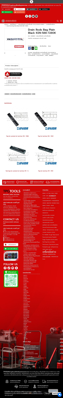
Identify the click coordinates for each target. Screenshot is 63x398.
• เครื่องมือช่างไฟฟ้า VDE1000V (30, 194)
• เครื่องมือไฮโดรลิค (27, 217)
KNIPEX (44, 198)
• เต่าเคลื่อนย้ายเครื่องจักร (29, 220)
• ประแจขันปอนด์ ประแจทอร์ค (29, 211)
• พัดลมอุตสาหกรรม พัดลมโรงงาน (31, 266)
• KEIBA (24, 289)
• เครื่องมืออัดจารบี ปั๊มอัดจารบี (30, 216)
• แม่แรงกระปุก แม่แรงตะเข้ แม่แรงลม (31, 222)
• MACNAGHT (26, 305)
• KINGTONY (26, 292)
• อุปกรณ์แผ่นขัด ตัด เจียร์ (29, 270)
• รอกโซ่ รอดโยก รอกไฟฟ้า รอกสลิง (31, 223)
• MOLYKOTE (26, 315)
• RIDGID (25, 323)
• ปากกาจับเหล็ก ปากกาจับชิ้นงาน (30, 210)
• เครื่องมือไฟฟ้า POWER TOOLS (30, 213)
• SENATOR (25, 326)
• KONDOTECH (26, 298)
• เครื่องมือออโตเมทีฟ (28, 230)
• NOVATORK (26, 317)
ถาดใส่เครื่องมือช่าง (36, 54)
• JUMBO (25, 286)
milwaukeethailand (47, 200)
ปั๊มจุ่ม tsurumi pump (47, 237)
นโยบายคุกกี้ (10, 395)
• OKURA (25, 318)
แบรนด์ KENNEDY (46, 54)
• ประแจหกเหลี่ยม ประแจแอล (29, 200)
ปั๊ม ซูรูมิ (50, 234)
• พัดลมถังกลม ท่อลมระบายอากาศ (30, 265)
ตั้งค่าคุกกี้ (48, 393)
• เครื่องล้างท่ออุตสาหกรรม (29, 239)
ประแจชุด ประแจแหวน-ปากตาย (49, 232)
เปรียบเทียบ (43, 46)
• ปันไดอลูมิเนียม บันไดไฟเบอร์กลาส (31, 245)
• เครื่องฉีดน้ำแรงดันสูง (28, 236)
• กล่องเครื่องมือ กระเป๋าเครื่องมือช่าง (31, 206)
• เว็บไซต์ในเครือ (26, 363)
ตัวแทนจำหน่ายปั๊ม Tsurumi (48, 222)
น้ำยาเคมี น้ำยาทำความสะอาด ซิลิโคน (50, 227)
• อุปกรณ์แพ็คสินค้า (27, 268)
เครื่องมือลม (45, 254)
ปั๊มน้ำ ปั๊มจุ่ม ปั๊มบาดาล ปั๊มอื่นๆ (49, 242)
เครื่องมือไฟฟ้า (46, 257)
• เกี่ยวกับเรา (25, 360)
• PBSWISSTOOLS (27, 322)
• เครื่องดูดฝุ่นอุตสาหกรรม (29, 237)
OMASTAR (49, 203)
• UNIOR (25, 334)
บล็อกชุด (44, 230)
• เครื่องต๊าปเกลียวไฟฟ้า (28, 228)
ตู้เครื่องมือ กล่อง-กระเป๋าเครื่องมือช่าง (50, 225)
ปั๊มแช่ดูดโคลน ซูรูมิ (46, 247)
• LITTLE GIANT (26, 301)
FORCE (56, 193)
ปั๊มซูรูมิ (44, 239)
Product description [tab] (11, 66)
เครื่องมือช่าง (49, 252)
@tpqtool (7, 237)
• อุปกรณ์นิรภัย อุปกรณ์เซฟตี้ (29, 262)
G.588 (46, 55)
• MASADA (25, 309)
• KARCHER (25, 288)
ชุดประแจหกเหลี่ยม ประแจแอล (48, 215)
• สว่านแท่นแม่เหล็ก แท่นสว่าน (29, 225)
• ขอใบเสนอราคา (26, 344)
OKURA (44, 203)
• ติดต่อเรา (25, 366)
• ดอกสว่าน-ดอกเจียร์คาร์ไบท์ (29, 253)
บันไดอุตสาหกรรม (50, 230)
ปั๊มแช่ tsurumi (46, 244)
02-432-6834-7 (9, 234)
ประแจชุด (56, 230)
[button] (57, 21)
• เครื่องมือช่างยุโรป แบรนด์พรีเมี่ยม (31, 196)
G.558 (44, 195)
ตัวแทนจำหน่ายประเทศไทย (48, 220)
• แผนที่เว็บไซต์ (26, 361)
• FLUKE (25, 283)
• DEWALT (25, 280)
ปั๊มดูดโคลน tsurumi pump (51, 239)
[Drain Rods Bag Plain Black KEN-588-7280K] (15, 39)
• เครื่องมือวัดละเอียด (27, 231)
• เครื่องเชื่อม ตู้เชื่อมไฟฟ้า (28, 259)
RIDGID (44, 205)
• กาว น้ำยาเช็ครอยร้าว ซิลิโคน (29, 248)
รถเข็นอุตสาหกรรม (54, 247)
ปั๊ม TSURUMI (45, 234)
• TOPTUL (25, 329)
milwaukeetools (55, 200)
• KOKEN (25, 297)
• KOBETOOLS (26, 295)
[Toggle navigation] (61, 21)
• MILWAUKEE (26, 311)
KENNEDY (51, 55)
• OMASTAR (25, 320)
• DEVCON (25, 278)
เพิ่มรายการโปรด (33, 46)
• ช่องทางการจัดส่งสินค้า (28, 358)
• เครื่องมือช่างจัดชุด (27, 203)
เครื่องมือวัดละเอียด (52, 254)
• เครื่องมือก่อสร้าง (27, 226)
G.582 (47, 195)
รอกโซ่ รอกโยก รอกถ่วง (47, 249)
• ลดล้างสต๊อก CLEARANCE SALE (30, 347)
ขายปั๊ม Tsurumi (46, 208)
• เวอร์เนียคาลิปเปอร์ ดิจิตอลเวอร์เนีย (31, 233)
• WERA (24, 337)
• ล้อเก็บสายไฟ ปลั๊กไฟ (28, 263)
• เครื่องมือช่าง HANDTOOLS (29, 193)
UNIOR (52, 205)
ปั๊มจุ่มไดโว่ (54, 237)
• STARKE (25, 328)
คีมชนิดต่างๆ (52, 208)
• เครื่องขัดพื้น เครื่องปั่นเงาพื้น (30, 260)
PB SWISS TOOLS (55, 203)
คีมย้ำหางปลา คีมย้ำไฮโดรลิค (48, 210)
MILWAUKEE (53, 198)
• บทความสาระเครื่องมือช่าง (29, 349)
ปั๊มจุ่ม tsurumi (56, 234)
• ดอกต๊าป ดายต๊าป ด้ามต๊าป (29, 254)
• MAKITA (25, 308)
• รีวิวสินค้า (25, 350)
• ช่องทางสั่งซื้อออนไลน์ (28, 352)
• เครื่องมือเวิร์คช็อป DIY (28, 240)
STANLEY (48, 205)
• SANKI (24, 325)
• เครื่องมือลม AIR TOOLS (29, 214)
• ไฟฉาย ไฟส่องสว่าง (27, 208)
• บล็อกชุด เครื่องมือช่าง (28, 202)
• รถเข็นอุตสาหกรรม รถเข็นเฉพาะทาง (31, 246)
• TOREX (25, 331)
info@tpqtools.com (9, 239)
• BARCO (25, 275)
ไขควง (44, 259)
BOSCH (44, 193)
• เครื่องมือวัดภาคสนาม (28, 257)
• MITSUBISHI (26, 312)
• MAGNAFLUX (26, 306)
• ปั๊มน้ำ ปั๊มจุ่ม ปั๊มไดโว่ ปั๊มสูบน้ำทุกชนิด (31, 256)
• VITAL (24, 335)
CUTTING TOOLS (50, 193)
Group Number (40, 55)
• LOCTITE (25, 303)
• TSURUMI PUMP (27, 332)
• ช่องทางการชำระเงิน (28, 357)
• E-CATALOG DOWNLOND (29, 346)
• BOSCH (25, 277)
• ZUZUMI (25, 338)
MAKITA (48, 198)
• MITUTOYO (26, 314)
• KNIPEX (25, 294)
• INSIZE (24, 285)
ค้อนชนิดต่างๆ (45, 213)
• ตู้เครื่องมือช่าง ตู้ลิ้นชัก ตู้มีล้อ (30, 205)
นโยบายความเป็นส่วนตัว (36, 393)
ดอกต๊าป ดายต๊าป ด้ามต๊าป (48, 217)
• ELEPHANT (26, 281)
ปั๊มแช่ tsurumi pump (53, 244)
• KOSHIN (25, 300)
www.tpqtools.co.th (9, 240)
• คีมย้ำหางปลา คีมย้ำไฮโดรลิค (30, 219)
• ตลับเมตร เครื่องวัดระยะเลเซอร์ (30, 234)
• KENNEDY (25, 291)
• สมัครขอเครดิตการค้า (28, 364)
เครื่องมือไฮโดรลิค (54, 256)
